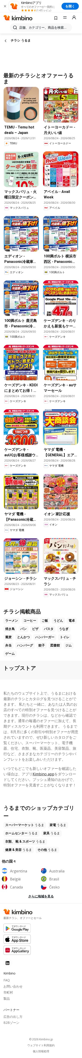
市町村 (8, 992)
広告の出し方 (13, 1016)
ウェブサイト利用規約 (41, 1045)
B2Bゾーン (11, 1022)
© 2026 (41, 1039)
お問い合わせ (13, 986)
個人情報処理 (41, 1051)
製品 (6, 998)
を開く (70, 6)
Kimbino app (43, 774)
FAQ (6, 980)
